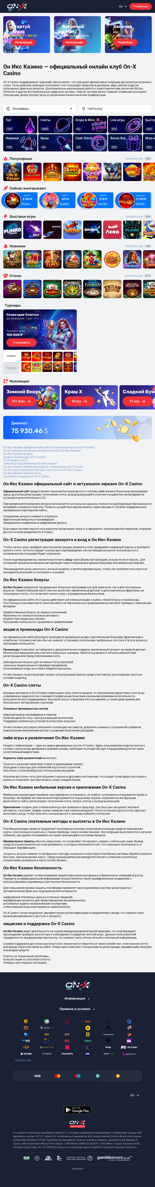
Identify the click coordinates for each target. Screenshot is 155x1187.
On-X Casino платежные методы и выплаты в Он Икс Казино (43, 470)
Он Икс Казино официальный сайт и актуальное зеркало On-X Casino (49, 447)
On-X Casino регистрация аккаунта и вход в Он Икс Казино (42, 450)
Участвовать (21, 342)
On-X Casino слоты (15, 460)
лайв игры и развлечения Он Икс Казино (30, 463)
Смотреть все (137, 158)
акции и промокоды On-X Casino (24, 457)
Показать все (23, 1060)
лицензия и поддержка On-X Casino (26, 476)
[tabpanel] (26, 34)
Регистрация (140, 6)
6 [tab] (83, 50)
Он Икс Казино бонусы (18, 453)
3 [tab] (78, 50)
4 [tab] (80, 50)
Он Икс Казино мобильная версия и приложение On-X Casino (43, 466)
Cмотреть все (137, 216)
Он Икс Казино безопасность (22, 473)
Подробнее (125, 42)
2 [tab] (77, 50)
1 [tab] (73, 50)
